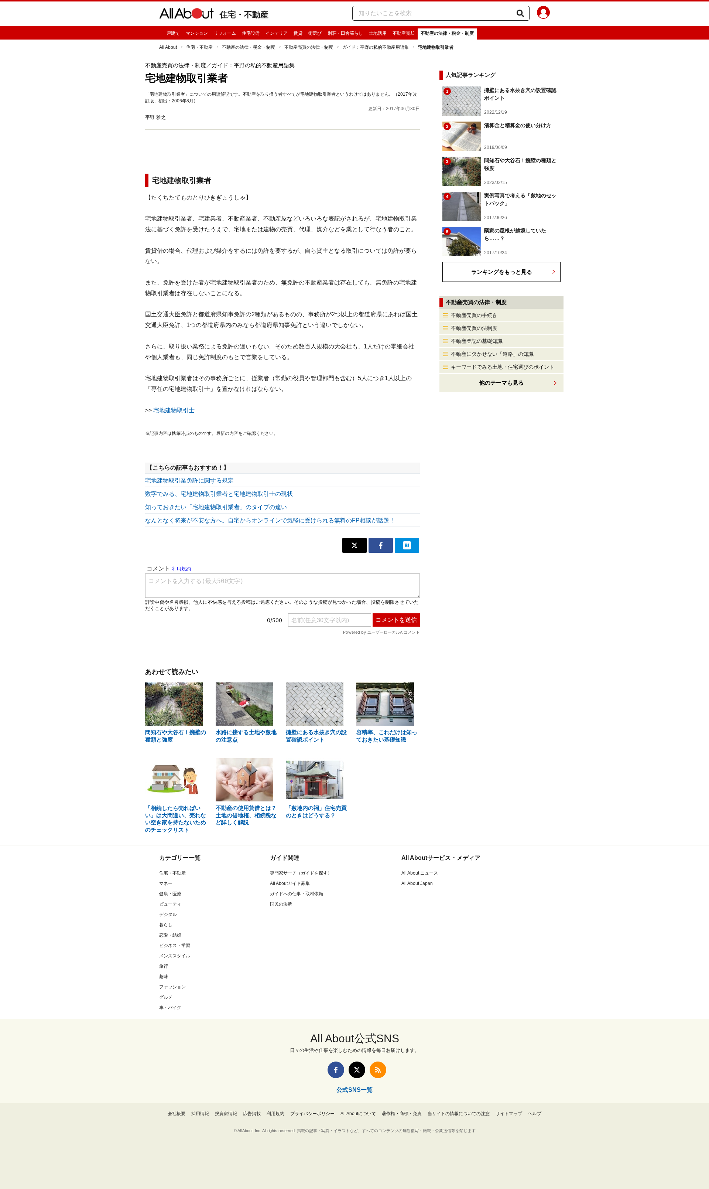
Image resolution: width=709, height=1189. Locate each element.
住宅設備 (251, 33)
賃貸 (298, 33)
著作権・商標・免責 (402, 1113)
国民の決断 (281, 904)
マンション (197, 33)
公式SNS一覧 (354, 1090)
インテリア (277, 33)
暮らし (165, 924)
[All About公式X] (357, 1070)
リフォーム (225, 33)
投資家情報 (226, 1113)
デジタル (168, 914)
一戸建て (171, 33)
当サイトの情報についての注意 (459, 1113)
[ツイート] (354, 545)
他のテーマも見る (501, 382)
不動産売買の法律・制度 (308, 47)
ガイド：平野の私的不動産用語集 (375, 47)
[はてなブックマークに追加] (407, 545)
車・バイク (170, 1007)
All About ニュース (419, 873)
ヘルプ (534, 1113)
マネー (165, 883)
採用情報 (200, 1113)
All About (168, 47)
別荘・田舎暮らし (345, 33)
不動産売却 (404, 33)
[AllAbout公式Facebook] (336, 1070)
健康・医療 (170, 893)
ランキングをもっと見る (501, 272)
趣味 (163, 976)
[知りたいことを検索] (520, 13)
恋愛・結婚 (170, 935)
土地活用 (378, 33)
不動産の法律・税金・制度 (447, 33)
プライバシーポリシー (312, 1113)
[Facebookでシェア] (381, 545)
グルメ (165, 997)
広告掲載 (252, 1113)
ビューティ (170, 904)
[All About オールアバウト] (186, 14)
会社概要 (176, 1113)
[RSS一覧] (378, 1070)
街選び (315, 33)
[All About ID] (543, 13)
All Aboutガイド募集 (290, 883)
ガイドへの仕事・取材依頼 (296, 893)
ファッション (172, 986)
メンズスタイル (174, 955)
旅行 (163, 966)
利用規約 (275, 1113)
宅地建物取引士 (174, 410)
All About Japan (417, 883)
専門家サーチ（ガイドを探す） (301, 873)
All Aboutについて (358, 1113)
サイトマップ (509, 1113)
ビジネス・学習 (174, 945)
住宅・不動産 (244, 14)
